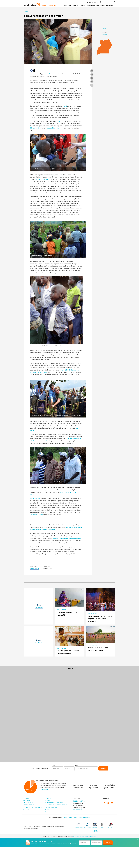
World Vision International (56, 805)
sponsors (60, 121)
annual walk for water (52, 128)
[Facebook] (92, 74)
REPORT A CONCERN (52, 807)
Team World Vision (36, 515)
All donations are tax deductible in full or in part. (84, 836)
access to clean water (43, 179)
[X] (34, 70)
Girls (70, 817)
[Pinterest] (92, 78)
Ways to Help (91, 5)
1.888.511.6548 (79, 801)
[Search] (101, 3)
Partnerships (109, 5)
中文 (46, 811)
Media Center (28, 802)
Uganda (65, 106)
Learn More (43, 789)
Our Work (83, 5)
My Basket (27, 809)
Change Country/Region (54, 802)
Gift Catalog (67, 5)
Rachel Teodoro (50, 74)
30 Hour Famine (35, 128)
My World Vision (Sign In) (32, 807)
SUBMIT (108, 842)
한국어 (47, 809)
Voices (26, 11)
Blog (104, 28)
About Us (75, 5)
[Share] (92, 85)
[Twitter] (92, 82)
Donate (44, 5)
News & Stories (100, 5)
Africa (65, 817)
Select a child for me (84, 817)
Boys (75, 817)
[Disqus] (69, 694)
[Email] (92, 71)
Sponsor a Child (51, 5)
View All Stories (39, 607)
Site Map (48, 800)
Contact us (77, 810)
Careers (48, 798)
